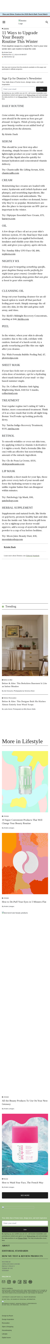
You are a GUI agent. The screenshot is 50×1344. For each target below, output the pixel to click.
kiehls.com (23, 319)
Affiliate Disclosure (11, 1264)
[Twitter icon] (25, 1282)
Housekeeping (7, 1330)
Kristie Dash (8, 52)
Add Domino (8, 57)
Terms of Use (31, 95)
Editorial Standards (32, 556)
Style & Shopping (7, 1327)
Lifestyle (6, 28)
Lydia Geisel (8, 709)
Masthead (6, 1262)
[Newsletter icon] (3, 1282)
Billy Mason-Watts (30, 709)
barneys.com (8, 219)
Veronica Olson (30, 691)
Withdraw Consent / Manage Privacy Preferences (19, 1303)
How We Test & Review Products (22, 1256)
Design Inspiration (8, 1319)
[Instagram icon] (9, 1282)
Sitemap (5, 1270)
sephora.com (8, 254)
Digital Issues (6, 1337)
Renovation (6, 1323)
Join (41, 89)
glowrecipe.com (10, 358)
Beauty (5, 1179)
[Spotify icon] (30, 1282)
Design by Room (7, 1316)
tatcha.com (13, 429)
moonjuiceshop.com (12, 540)
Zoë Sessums (8, 691)
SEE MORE (25, 1195)
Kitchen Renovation (9, 698)
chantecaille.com (10, 173)
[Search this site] (47, 22)
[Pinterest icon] (14, 1282)
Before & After (7, 680)
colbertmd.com (10, 393)
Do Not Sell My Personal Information (15, 1304)
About (6, 1245)
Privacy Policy (22, 97)
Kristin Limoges (9, 828)
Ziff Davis (17, 1297)
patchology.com (10, 501)
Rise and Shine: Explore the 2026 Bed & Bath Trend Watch (25, 14)
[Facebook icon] (19, 1282)
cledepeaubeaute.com (13, 464)
